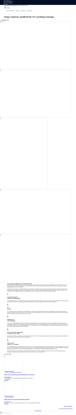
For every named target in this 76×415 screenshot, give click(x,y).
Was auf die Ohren (10, 10)
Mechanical (7, 19)
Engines (8, 379)
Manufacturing (14, 372)
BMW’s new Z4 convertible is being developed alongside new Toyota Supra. (19, 374)
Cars (10, 372)
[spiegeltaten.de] (11, 5)
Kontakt (17, 10)
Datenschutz (29, 10)
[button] (6, 380)
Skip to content (7, 7)
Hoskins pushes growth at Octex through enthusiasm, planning (16, 399)
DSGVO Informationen (8, 2)
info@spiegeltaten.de (7, 0)
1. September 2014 (7, 377)
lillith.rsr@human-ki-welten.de (66, 408)
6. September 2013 (7, 401)
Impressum (6, 4)
